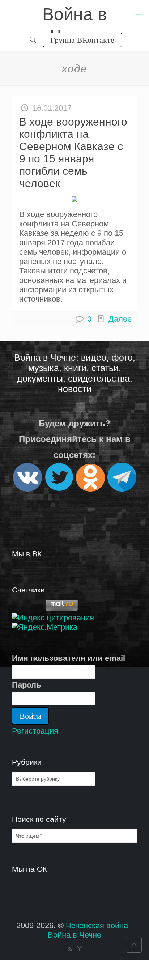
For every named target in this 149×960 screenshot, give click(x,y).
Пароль (26, 684)
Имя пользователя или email (68, 658)
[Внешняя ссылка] (27, 488)
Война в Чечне (74, 15)
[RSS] (69, 949)
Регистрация (35, 730)
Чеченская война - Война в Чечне (90, 930)
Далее (120, 318)
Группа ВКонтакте (82, 39)
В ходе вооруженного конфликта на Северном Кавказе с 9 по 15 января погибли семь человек (73, 152)
